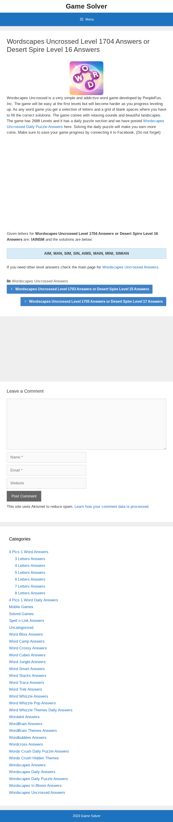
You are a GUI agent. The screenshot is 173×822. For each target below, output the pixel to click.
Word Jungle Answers (27, 662)
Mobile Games (21, 607)
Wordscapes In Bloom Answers (35, 785)
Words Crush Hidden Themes (34, 758)
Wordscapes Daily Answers (32, 772)
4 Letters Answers (30, 565)
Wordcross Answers (26, 744)
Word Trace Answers (26, 682)
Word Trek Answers (25, 689)
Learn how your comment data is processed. (112, 506)
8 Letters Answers (30, 593)
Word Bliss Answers (26, 634)
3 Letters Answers (30, 559)
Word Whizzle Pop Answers (32, 703)
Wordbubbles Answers (28, 737)
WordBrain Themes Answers (33, 730)
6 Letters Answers (30, 579)
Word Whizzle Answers (28, 696)
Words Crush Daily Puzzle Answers (39, 751)
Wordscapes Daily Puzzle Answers (38, 779)
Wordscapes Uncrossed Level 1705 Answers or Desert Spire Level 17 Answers (96, 301)
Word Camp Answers (27, 641)
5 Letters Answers (30, 572)
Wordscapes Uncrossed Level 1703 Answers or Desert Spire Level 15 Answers (82, 289)
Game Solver (86, 6)
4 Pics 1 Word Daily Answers (33, 600)
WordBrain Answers (25, 724)
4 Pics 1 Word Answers (28, 552)
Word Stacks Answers (27, 675)
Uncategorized (21, 627)
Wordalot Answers (24, 717)
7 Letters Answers (30, 586)
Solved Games (21, 614)
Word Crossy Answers (28, 648)
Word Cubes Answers (27, 655)
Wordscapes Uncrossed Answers (130, 267)
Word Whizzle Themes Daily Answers (41, 710)
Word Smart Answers (27, 669)
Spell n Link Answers (26, 620)
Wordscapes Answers (27, 765)
